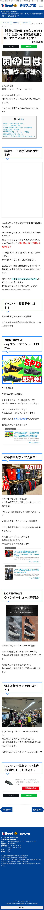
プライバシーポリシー (22, 901)
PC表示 (22, 907)
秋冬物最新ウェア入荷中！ (11, 130)
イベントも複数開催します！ (12, 125)
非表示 (21, 119)
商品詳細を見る (30, 788)
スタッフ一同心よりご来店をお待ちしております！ (19, 136)
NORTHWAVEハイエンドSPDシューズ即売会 (17, 127)
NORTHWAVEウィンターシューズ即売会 (16, 132)
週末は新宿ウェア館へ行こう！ (13, 134)
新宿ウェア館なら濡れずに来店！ (13, 123)
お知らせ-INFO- (12, 11)
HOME (3, 11)
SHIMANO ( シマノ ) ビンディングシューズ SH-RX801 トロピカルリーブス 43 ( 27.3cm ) (27, 782)
